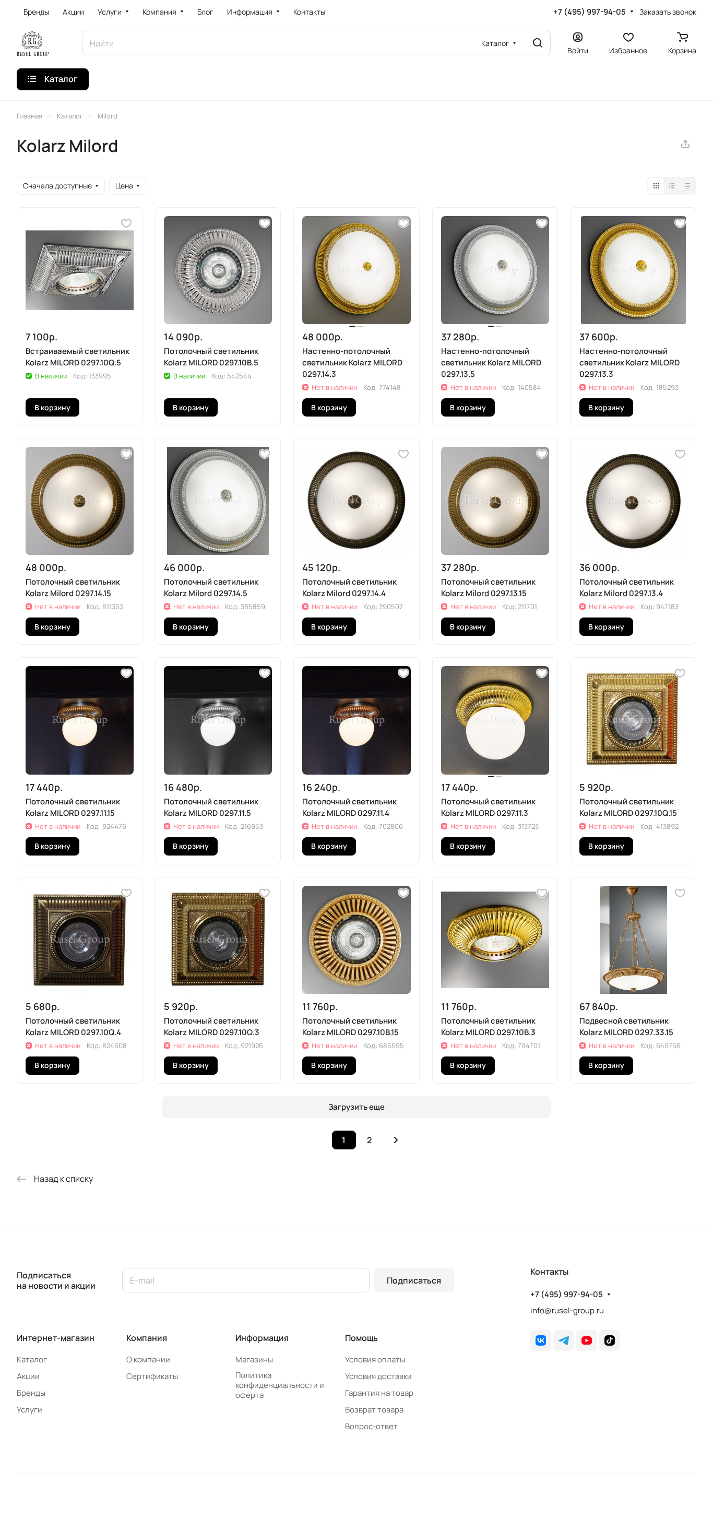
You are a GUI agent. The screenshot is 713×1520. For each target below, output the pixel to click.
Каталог (32, 1359)
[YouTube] (586, 1340)
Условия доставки (378, 1376)
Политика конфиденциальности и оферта (279, 1385)
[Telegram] (563, 1340)
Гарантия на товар (379, 1392)
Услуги (29, 1409)
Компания (146, 1338)
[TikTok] (609, 1340)
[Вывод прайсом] (687, 186)
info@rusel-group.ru (567, 1310)
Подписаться (414, 1280)
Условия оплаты (375, 1359)
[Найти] (538, 43)
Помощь (361, 1338)
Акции (28, 1376)
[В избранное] (126, 223)
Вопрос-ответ (371, 1426)
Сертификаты (152, 1376)
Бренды (31, 1392)
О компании (148, 1359)
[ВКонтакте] (540, 1340)
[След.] (396, 1140)
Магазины (254, 1359)
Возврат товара (374, 1409)
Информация (262, 1338)
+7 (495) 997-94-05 (589, 12)
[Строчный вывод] (672, 186)
